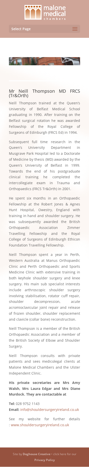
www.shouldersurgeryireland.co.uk (40, 425)
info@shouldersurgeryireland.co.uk (49, 409)
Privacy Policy (44, 460)
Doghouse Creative (36, 454)
